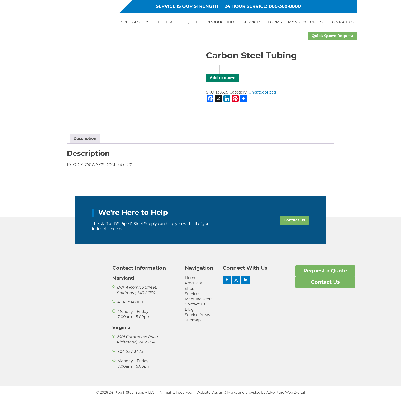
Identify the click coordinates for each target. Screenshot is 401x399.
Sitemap (193, 320)
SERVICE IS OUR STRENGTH (187, 6)
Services (252, 22)
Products (193, 283)
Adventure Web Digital (285, 392)
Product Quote (183, 22)
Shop (189, 289)
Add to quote (222, 78)
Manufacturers (305, 22)
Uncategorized (262, 92)
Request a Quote (325, 270)
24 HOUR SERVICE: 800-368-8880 (263, 6)
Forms (275, 22)
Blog (189, 310)
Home (191, 278)
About (153, 22)
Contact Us (341, 22)
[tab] (85, 139)
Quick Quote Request (332, 36)
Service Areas (197, 315)
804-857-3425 (130, 352)
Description (85, 139)
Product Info (221, 22)
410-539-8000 (130, 302)
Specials (130, 22)
